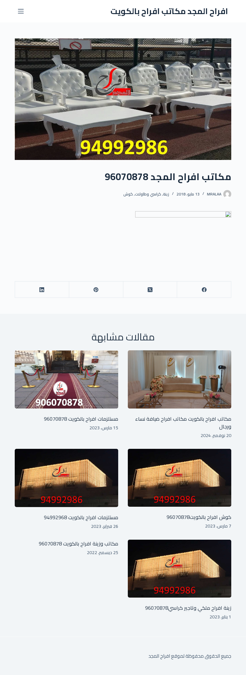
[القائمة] (21, 11)
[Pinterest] (96, 290)
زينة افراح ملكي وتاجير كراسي (199, 608)
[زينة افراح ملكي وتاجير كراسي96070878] (179, 569)
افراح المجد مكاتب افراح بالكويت (169, 11)
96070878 (55, 419)
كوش (128, 194)
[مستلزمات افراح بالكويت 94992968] (66, 478)
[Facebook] (204, 290)
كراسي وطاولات (148, 194)
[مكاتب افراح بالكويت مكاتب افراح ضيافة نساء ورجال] (179, 379)
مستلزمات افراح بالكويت (92, 419)
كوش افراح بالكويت (210, 517)
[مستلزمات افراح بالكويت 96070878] (66, 379)
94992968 (55, 517)
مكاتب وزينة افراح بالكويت (90, 543)
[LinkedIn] (42, 290)
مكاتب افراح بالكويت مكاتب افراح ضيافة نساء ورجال (183, 422)
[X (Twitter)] (150, 290)
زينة (166, 194)
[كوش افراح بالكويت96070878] (179, 478)
